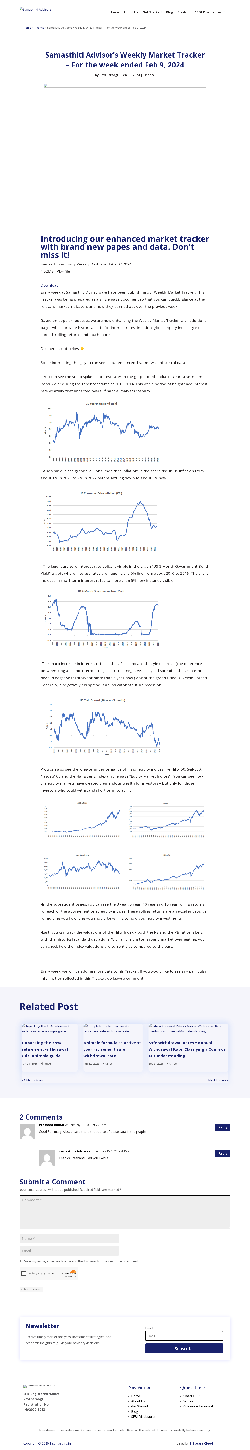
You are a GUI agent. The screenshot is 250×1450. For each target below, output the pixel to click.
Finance (39, 27)
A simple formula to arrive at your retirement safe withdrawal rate (112, 1049)
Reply (223, 1127)
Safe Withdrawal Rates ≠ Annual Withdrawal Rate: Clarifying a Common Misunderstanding (188, 1049)
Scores (188, 1401)
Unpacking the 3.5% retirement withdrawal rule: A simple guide (45, 1049)
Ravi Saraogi (109, 75)
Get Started (152, 12)
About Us (130, 12)
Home (114, 12)
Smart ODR (191, 1396)
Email (149, 1328)
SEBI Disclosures (208, 12)
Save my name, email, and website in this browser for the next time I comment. (81, 1261)
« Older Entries (32, 1080)
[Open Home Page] (35, 12)
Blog (169, 12)
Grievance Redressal (198, 1406)
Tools (182, 12)
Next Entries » (218, 1080)
